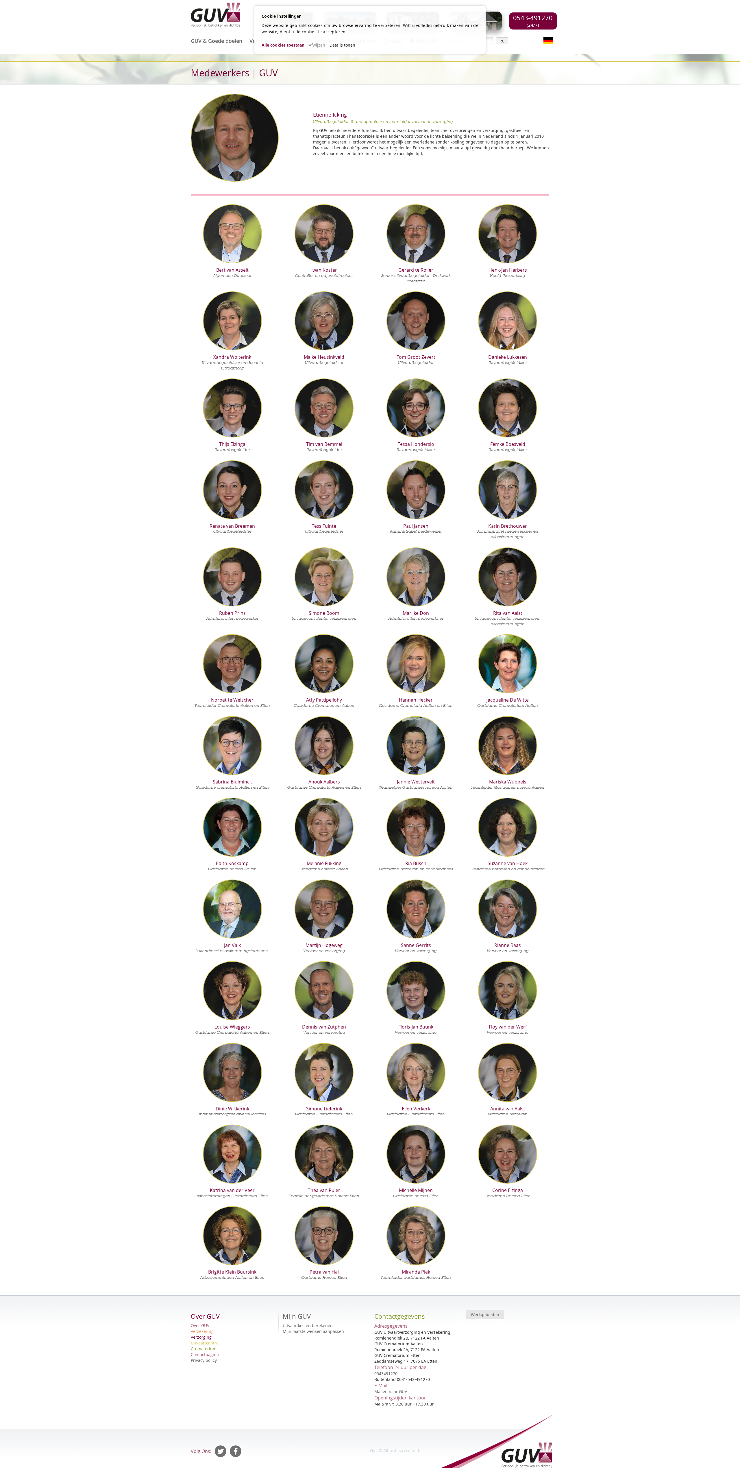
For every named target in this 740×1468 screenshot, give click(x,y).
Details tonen (342, 45)
